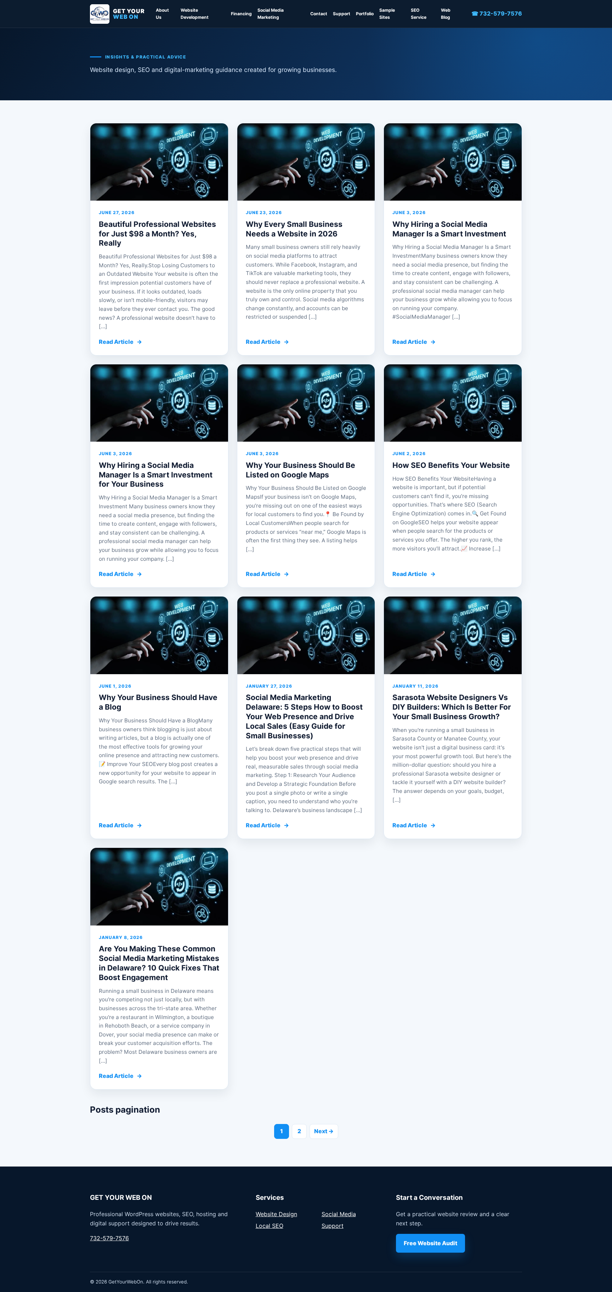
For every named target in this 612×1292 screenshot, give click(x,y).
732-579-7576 (109, 1238)
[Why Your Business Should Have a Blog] (159, 635)
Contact (318, 13)
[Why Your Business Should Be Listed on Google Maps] (306, 403)
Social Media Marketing (270, 13)
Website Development (195, 13)
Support (341, 13)
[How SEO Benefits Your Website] (453, 403)
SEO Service (418, 13)
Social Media (339, 1214)
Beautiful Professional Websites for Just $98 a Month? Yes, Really (157, 234)
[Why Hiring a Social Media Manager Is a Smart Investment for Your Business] (159, 403)
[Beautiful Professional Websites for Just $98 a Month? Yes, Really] (159, 162)
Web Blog (445, 13)
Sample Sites (387, 13)
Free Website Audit (430, 1243)
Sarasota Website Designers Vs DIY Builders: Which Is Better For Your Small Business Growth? (451, 707)
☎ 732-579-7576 (496, 13)
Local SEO (269, 1225)
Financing (241, 13)
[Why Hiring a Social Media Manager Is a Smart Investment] (453, 162)
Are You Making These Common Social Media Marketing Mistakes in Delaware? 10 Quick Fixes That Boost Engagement (159, 962)
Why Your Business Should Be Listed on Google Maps (300, 470)
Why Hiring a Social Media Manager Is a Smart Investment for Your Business (155, 475)
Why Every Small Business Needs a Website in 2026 (294, 229)
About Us (162, 13)
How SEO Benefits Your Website (451, 465)
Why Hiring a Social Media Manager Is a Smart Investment (449, 229)
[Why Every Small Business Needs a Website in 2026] (306, 162)
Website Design (276, 1214)
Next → (324, 1131)
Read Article (120, 341)
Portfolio (365, 13)
